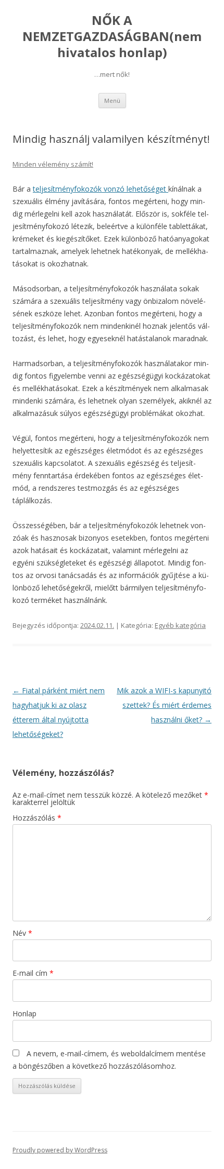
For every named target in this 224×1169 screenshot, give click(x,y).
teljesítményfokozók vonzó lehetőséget (100, 189)
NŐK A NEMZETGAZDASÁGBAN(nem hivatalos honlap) (112, 36)
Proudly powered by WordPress (60, 1150)
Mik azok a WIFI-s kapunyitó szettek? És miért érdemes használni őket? (164, 705)
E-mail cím (33, 973)
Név (22, 933)
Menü (112, 100)
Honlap (24, 1013)
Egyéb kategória (180, 625)
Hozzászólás (37, 818)
